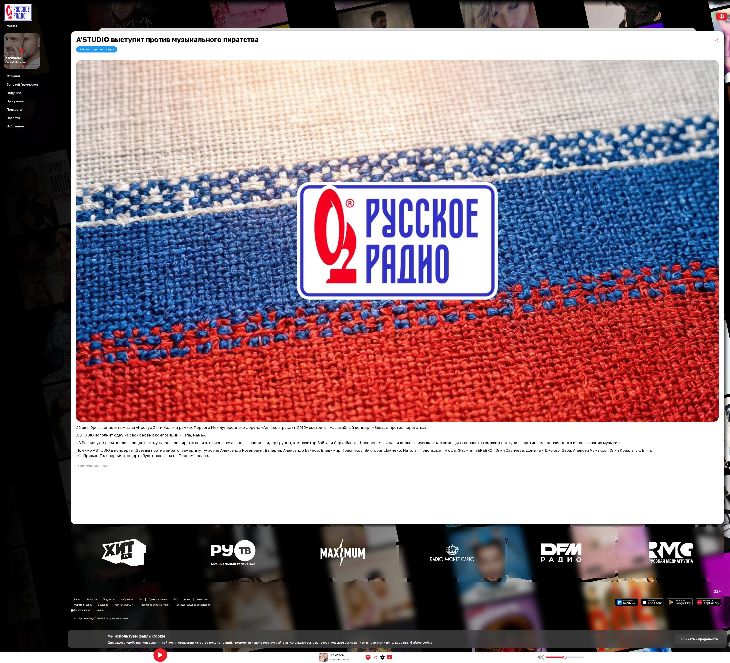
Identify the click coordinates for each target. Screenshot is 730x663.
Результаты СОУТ (124, 604)
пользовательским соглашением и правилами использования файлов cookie (373, 642)
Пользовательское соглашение (192, 604)
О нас (187, 599)
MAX (175, 599)
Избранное (127, 599)
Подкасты (109, 599)
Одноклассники (158, 599)
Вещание (103, 604)
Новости (92, 599)
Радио (77, 599)
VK (140, 599)
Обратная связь (83, 604)
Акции (100, 610)
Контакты (202, 599)
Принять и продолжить (699, 639)
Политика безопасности (155, 604)
